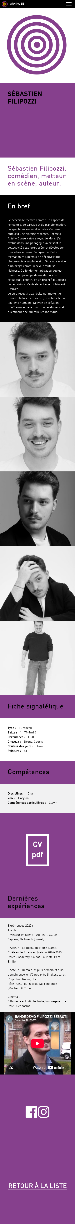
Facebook (31, 1112)
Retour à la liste (37, 1186)
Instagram (44, 1112)
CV (37, 850)
